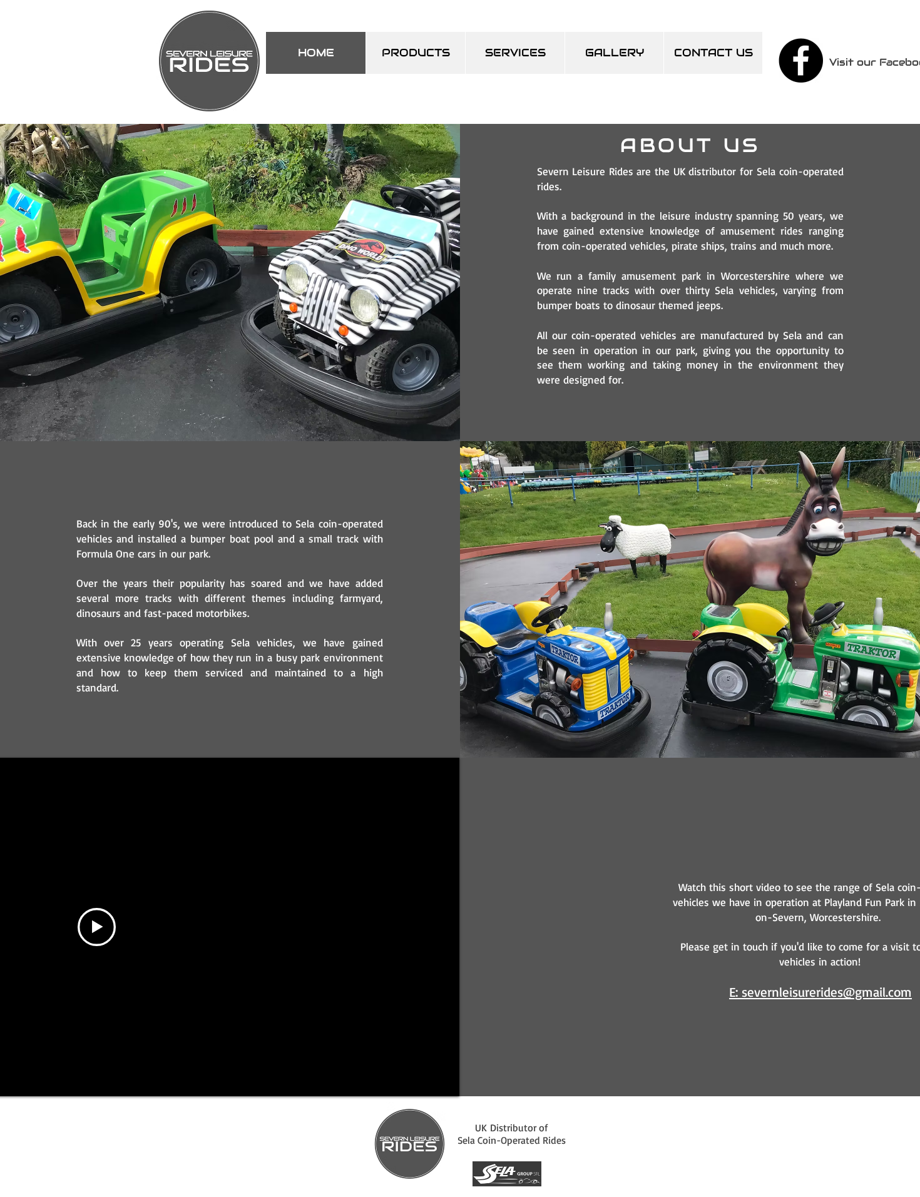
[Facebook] (801, 60)
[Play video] (97, 927)
